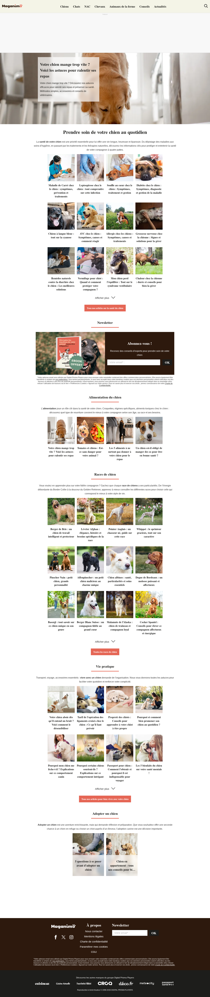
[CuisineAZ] (42, 985)
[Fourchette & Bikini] (84, 985)
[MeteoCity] (147, 985)
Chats (76, 6)
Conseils (144, 6)
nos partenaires (61, 379)
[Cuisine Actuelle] (63, 985)
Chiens (64, 6)
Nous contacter (93, 931)
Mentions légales (93, 936)
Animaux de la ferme (122, 6)
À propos (94, 925)
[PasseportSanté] (168, 985)
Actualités (160, 6)
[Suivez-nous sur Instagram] (71, 937)
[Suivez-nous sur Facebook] (56, 937)
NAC (87, 6)
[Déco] (126, 985)
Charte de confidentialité (94, 941)
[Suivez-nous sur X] (63, 937)
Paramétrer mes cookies (94, 946)
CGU (94, 951)
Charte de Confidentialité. (165, 965)
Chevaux (100, 6)
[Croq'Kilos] (105, 985)
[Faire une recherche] (206, 6)
